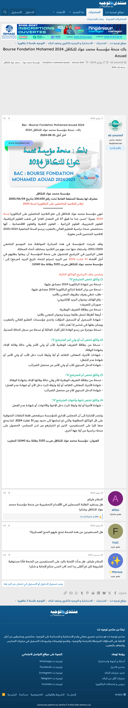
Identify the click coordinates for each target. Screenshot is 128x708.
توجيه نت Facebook (51, 666)
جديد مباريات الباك (115, 672)
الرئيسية (12, 694)
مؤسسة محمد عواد (31, 62)
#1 (4, 118)
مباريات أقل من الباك (113, 678)
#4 (4, 555)
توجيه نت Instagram (50, 672)
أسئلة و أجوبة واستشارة (111, 661)
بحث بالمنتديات (95, 19)
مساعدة (23, 694)
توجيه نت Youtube (52, 684)
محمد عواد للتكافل (12, 62)
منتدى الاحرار (118, 666)
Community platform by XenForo (64, 705)
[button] (69, 12)
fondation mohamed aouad (56, 62)
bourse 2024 (78, 62)
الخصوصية (37, 694)
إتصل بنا (71, 694)
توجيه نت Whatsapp (50, 661)
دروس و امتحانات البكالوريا (110, 684)
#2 (4, 493)
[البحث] (5, 12)
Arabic (119, 694)
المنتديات (95, 12)
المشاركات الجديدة (116, 19)
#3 (4, 525)
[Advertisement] (64, 93)
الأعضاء (60, 12)
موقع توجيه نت (114, 12)
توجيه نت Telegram (51, 678)
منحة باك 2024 (118, 67)
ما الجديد (78, 12)
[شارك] (9, 118)
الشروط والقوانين (54, 694)
